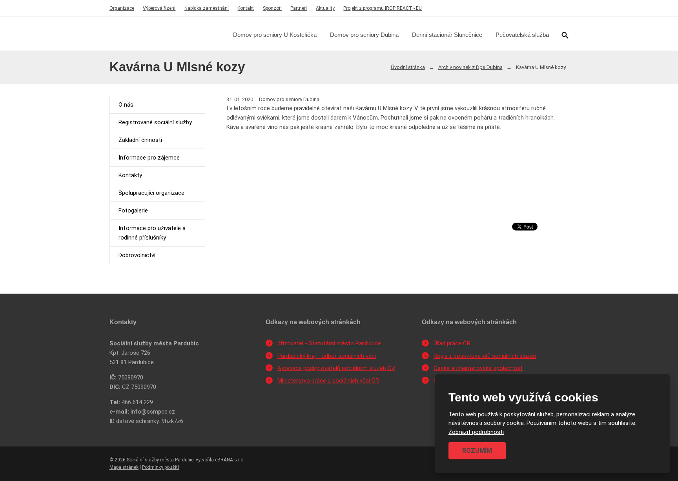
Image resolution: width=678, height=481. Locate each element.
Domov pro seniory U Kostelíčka (275, 34)
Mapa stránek (124, 467)
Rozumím (477, 450)
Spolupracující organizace (151, 192)
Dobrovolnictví (136, 255)
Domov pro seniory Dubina (364, 34)
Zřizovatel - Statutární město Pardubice (329, 343)
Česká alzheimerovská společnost (478, 368)
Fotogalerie (133, 210)
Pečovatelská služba (522, 34)
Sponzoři (272, 8)
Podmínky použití (160, 467)
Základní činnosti (140, 139)
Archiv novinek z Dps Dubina (470, 67)
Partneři (298, 8)
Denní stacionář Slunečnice (447, 34)
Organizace (121, 8)
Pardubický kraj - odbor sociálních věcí (326, 355)
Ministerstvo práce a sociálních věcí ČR (328, 380)
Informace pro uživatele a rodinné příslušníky (152, 233)
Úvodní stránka (408, 67)
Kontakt (245, 8)
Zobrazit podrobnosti (476, 432)
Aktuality (325, 8)
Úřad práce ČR (452, 343)
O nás (125, 104)
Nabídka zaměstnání (206, 8)
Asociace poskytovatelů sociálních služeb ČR (336, 368)
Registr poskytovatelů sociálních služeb (485, 355)
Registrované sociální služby (155, 122)
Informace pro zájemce (149, 157)
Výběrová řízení (159, 8)
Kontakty (130, 175)
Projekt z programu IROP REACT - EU (382, 8)
